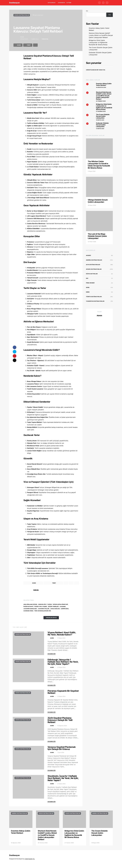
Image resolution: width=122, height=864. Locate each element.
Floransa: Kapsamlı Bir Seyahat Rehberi (63, 692)
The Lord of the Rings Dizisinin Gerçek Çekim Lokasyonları (97, 236)
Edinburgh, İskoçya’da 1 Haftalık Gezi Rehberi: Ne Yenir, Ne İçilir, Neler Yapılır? (63, 661)
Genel (88, 287)
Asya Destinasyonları (93, 264)
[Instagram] (107, 2)
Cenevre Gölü (42, 604)
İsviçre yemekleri (53, 606)
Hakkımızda (61, 2)
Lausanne (63, 606)
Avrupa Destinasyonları (21, 15)
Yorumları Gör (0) (51, 617)
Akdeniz (88, 255)
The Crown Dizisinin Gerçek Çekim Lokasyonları (100, 49)
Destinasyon (14, 3)
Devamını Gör (51, 653)
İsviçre (50, 604)
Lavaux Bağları (55, 608)
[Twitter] (103, 2)
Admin (22, 37)
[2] (89, 95)
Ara (87, 11)
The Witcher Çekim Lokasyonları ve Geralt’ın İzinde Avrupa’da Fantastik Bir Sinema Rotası (99, 164)
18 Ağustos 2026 (101, 87)
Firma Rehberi (90, 283)
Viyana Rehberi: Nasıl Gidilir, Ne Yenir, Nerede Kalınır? (62, 633)
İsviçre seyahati (28, 606)
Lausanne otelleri (43, 608)
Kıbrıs (88, 292)
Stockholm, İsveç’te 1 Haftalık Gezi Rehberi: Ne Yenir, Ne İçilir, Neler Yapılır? (63, 778)
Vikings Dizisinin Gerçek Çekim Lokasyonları (98, 201)
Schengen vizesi (28, 610)
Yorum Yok (45, 39)
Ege (87, 278)
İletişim (69, 2)
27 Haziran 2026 (101, 111)
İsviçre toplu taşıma (40, 606)
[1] (89, 86)
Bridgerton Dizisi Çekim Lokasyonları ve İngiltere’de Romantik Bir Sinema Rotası (98, 42)
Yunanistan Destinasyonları (95, 301)
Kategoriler (51, 2)
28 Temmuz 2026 (101, 101)
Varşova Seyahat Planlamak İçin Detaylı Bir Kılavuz (62, 748)
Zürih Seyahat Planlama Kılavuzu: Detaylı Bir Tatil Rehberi (60, 720)
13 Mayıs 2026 (100, 128)
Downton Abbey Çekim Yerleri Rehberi (99, 29)
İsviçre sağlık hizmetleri (60, 604)
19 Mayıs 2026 (100, 120)
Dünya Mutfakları (92, 273)
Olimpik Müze (65, 608)
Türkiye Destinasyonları (94, 296)
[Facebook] (99, 2)
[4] (89, 117)
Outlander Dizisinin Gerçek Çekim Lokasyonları (100, 54)
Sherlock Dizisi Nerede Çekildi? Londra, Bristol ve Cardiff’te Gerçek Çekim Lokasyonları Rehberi (101, 35)
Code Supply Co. (30, 859)
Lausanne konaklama (30, 608)
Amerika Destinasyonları (94, 260)
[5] (89, 126)
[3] (89, 107)
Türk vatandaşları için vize (42, 610)
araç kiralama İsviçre (30, 604)
